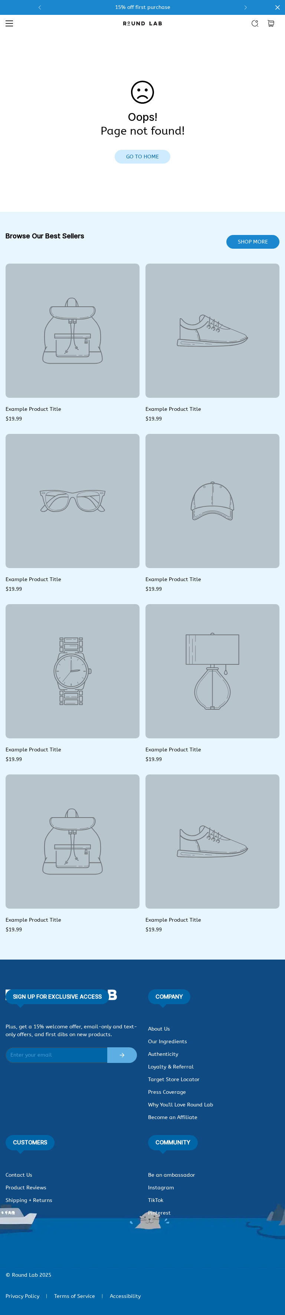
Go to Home (142, 157)
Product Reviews (26, 1188)
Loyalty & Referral (171, 1067)
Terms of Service (74, 1296)
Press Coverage (167, 1092)
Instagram (161, 1188)
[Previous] (39, 7)
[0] (270, 23)
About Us (159, 1029)
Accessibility (125, 1296)
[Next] (245, 7)
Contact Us (19, 1175)
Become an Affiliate (172, 1117)
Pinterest (159, 1213)
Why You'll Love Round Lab (180, 1105)
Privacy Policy (22, 1296)
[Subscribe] (122, 1055)
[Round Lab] (142, 23)
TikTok (155, 1200)
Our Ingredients (167, 1041)
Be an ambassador (171, 1175)
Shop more (253, 242)
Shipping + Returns (29, 1200)
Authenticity (163, 1054)
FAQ (10, 1213)
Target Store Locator (174, 1079)
